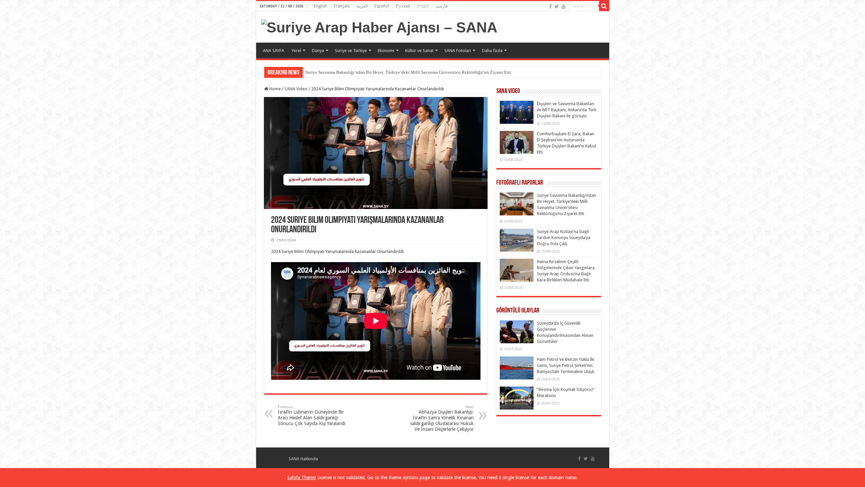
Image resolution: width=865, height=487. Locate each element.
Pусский (403, 6)
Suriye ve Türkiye (351, 50)
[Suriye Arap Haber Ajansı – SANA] (379, 26)
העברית (423, 6)
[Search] (604, 6)
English (320, 6)
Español (381, 6)
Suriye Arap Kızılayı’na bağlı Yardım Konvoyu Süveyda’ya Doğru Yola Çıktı (563, 237)
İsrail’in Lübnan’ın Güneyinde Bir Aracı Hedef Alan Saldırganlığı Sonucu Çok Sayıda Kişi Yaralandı (311, 415)
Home (274, 88)
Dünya (318, 50)
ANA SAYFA (273, 50)
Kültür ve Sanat (419, 50)
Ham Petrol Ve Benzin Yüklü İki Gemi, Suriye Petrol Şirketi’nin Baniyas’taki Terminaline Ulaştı (565, 365)
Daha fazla (492, 50)
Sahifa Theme (301, 477)
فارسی (442, 6)
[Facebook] (550, 6)
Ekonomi (386, 50)
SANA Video (296, 88)
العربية (362, 6)
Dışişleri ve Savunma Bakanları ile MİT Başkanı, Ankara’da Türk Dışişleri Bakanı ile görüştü (566, 109)
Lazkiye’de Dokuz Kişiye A (330, 72)
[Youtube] (563, 6)
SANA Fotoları (457, 50)
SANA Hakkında (303, 458)
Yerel (296, 50)
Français (342, 6)
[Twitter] (557, 6)
